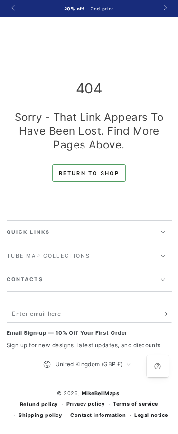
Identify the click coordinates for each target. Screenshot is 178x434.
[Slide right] (164, 8)
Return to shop (89, 173)
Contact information (98, 415)
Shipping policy (40, 415)
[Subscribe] (167, 314)
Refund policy (39, 404)
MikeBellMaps (100, 393)
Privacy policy (85, 404)
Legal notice (151, 415)
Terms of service (135, 404)
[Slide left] (14, 8)
